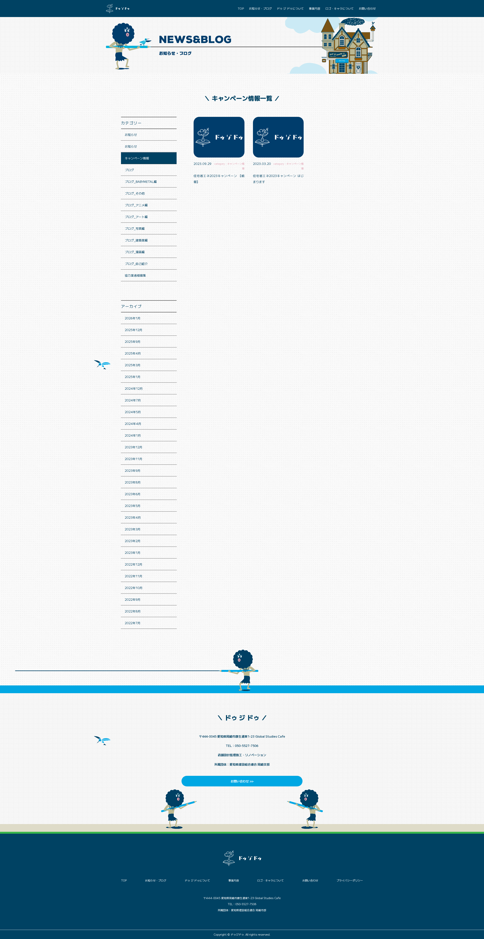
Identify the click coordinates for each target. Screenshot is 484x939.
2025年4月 (133, 353)
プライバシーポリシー (350, 880)
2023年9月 (132, 470)
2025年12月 (133, 329)
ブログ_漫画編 (135, 252)
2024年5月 (133, 412)
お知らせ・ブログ (260, 8)
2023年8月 (133, 482)
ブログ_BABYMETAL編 (141, 181)
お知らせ (131, 134)
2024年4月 (133, 423)
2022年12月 (133, 564)
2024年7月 (133, 400)
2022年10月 (134, 587)
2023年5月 (132, 505)
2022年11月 (133, 576)
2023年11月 (133, 458)
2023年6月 (132, 494)
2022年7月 (132, 623)
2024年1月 (133, 435)
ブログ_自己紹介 (136, 263)
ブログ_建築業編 (136, 240)
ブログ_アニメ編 (136, 205)
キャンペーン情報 (137, 158)
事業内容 (314, 8)
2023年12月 (133, 447)
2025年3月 (132, 365)
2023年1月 (132, 552)
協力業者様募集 (135, 275)
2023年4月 (133, 517)
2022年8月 (133, 611)
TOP (241, 8)
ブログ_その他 (135, 193)
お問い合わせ (367, 8)
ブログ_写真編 (135, 228)
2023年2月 (132, 541)
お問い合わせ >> (242, 781)
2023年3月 (132, 529)
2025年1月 (132, 376)
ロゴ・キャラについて (339, 8)
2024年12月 (134, 388)
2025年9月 (132, 341)
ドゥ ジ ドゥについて (290, 8)
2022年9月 (132, 599)
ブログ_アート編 (136, 216)
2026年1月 (132, 318)
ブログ (129, 170)
